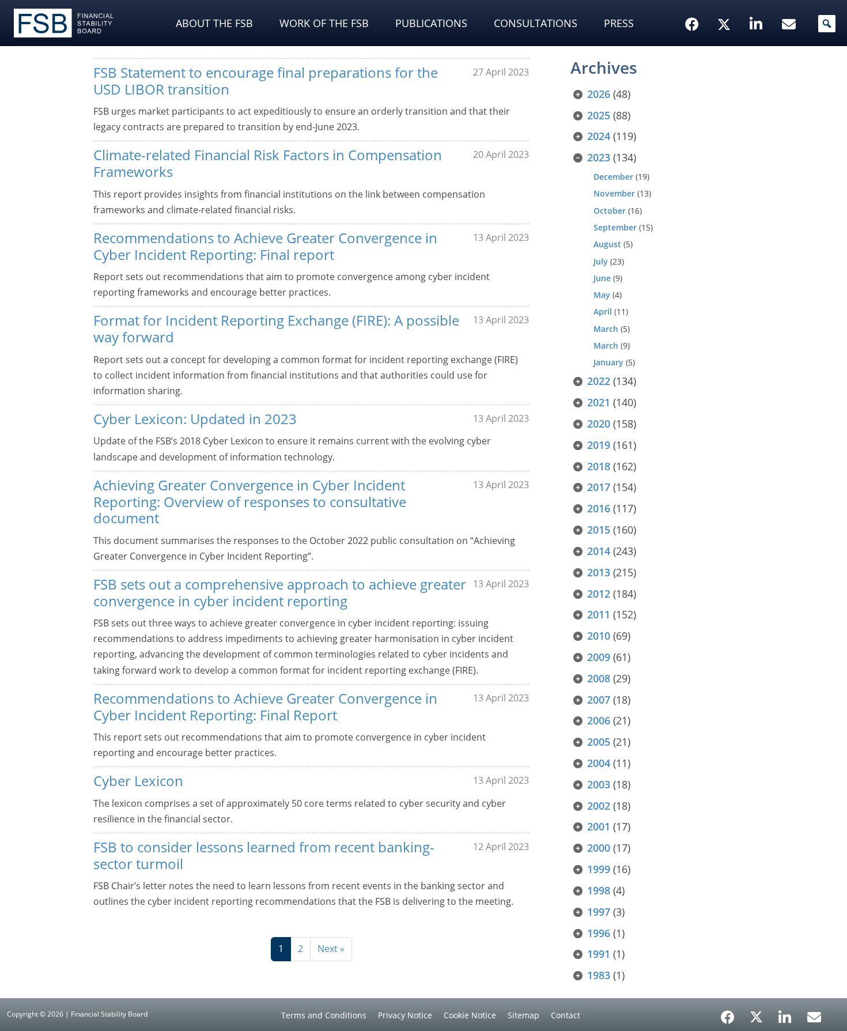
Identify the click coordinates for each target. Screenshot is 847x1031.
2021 (598, 402)
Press (619, 23)
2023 (598, 157)
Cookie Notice (470, 1015)
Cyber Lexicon (138, 780)
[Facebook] (727, 1013)
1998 (598, 890)
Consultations (535, 23)
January (608, 362)
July (600, 261)
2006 (598, 720)
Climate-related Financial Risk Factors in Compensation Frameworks (267, 163)
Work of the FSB (324, 23)
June (602, 278)
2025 (598, 115)
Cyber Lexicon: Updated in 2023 (195, 418)
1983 (598, 975)
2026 (598, 94)
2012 (598, 594)
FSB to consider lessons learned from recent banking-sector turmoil (263, 855)
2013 (598, 572)
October (609, 210)
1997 (598, 912)
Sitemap (523, 1015)
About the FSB (214, 23)
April (602, 311)
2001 (598, 826)
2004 (598, 763)
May (601, 294)
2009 (598, 657)
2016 (598, 508)
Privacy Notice (405, 1015)
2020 (598, 423)
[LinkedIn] (785, 1013)
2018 (598, 466)
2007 (598, 700)
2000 (598, 848)
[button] (826, 23)
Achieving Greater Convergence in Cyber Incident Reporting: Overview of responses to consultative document (249, 501)
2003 (598, 784)
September (615, 227)
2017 (598, 487)
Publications (431, 23)
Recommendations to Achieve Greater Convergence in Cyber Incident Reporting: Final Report (265, 706)
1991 (598, 954)
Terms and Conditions (323, 1015)
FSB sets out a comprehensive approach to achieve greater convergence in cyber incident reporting (279, 592)
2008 (598, 678)
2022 (598, 381)
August (607, 244)
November (614, 193)
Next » (331, 948)
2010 (598, 636)
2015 (598, 530)
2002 (598, 806)
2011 (598, 614)
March (605, 328)
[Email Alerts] (814, 1016)
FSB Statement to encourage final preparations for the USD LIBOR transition (265, 81)
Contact (565, 1015)
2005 (598, 742)
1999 (598, 869)
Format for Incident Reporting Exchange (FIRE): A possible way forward (276, 328)
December (613, 176)
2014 (598, 551)
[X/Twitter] (726, 6)
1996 (598, 933)
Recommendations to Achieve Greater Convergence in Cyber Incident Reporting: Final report (265, 246)
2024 (598, 136)
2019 (598, 445)
